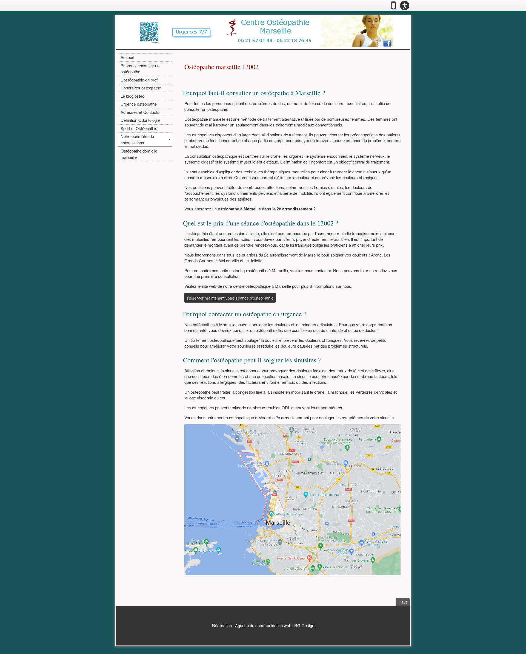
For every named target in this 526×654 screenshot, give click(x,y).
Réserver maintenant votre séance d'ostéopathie (230, 298)
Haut (404, 602)
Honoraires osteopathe (141, 88)
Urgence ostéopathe (139, 104)
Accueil (127, 57)
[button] (394, 5)
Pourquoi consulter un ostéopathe (140, 69)
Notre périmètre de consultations (137, 139)
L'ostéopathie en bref (139, 80)
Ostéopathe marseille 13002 (221, 66)
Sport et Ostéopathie (139, 128)
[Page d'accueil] (263, 31)
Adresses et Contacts (140, 112)
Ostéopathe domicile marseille (139, 154)
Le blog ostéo (132, 96)
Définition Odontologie (140, 120)
